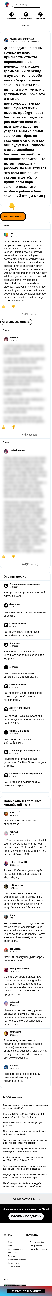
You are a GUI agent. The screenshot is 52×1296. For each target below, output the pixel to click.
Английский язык (32, 42)
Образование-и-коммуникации (25, 773)
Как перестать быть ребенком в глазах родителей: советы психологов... (23, 696)
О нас (10, 1242)
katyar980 (14, 1002)
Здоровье (14, 643)
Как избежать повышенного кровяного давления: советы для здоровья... (24, 655)
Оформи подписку (26, 1216)
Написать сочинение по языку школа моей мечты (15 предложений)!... (22, 1077)
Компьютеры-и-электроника (24, 584)
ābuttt (13, 915)
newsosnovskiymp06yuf (22, 39)
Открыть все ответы (16, 322)
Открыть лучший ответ (26, 1291)
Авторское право (15, 1253)
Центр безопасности (38, 1249)
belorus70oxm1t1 (18, 862)
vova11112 (15, 812)
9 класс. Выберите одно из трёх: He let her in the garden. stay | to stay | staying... (23, 874)
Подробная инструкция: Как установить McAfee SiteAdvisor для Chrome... (25, 762)
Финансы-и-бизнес (19, 731)
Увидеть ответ (13, 216)
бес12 (13, 233)
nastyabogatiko (17, 450)
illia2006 (14, 1065)
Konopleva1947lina (19, 968)
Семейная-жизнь (18, 623)
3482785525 (15, 1032)
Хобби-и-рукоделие (19, 707)
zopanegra (15, 949)
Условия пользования (17, 1249)
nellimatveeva (16, 885)
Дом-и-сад (14, 604)
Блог (10, 1246)
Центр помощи (36, 1246)
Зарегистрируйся (37, 1242)
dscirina (14, 337)
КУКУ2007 (14, 832)
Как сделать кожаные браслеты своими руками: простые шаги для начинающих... (24, 719)
